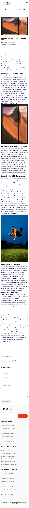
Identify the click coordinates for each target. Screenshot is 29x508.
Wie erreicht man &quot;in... (8, 476)
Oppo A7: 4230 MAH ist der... (8, 484)
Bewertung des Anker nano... (8, 478)
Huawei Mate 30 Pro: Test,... (8, 425)
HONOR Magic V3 (21, 148)
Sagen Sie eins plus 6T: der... (8, 458)
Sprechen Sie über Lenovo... (8, 441)
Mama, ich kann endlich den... (8, 431)
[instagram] (15, 494)
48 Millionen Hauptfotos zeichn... (9, 453)
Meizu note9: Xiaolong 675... (8, 486)
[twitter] (1, 494)
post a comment (6, 401)
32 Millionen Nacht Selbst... (7, 433)
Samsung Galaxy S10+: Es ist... (9, 464)
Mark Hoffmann (8, 356)
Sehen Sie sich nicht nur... (7, 473)
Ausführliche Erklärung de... (8, 450)
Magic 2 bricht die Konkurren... (8, 461)
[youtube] (12, 494)
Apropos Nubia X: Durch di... (8, 439)
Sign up (23, 416)
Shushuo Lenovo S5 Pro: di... (8, 436)
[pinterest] (8, 494)
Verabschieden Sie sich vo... (8, 481)
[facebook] (5, 494)
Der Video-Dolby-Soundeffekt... (8, 428)
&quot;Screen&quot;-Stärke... (8, 456)
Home (2, 9)
